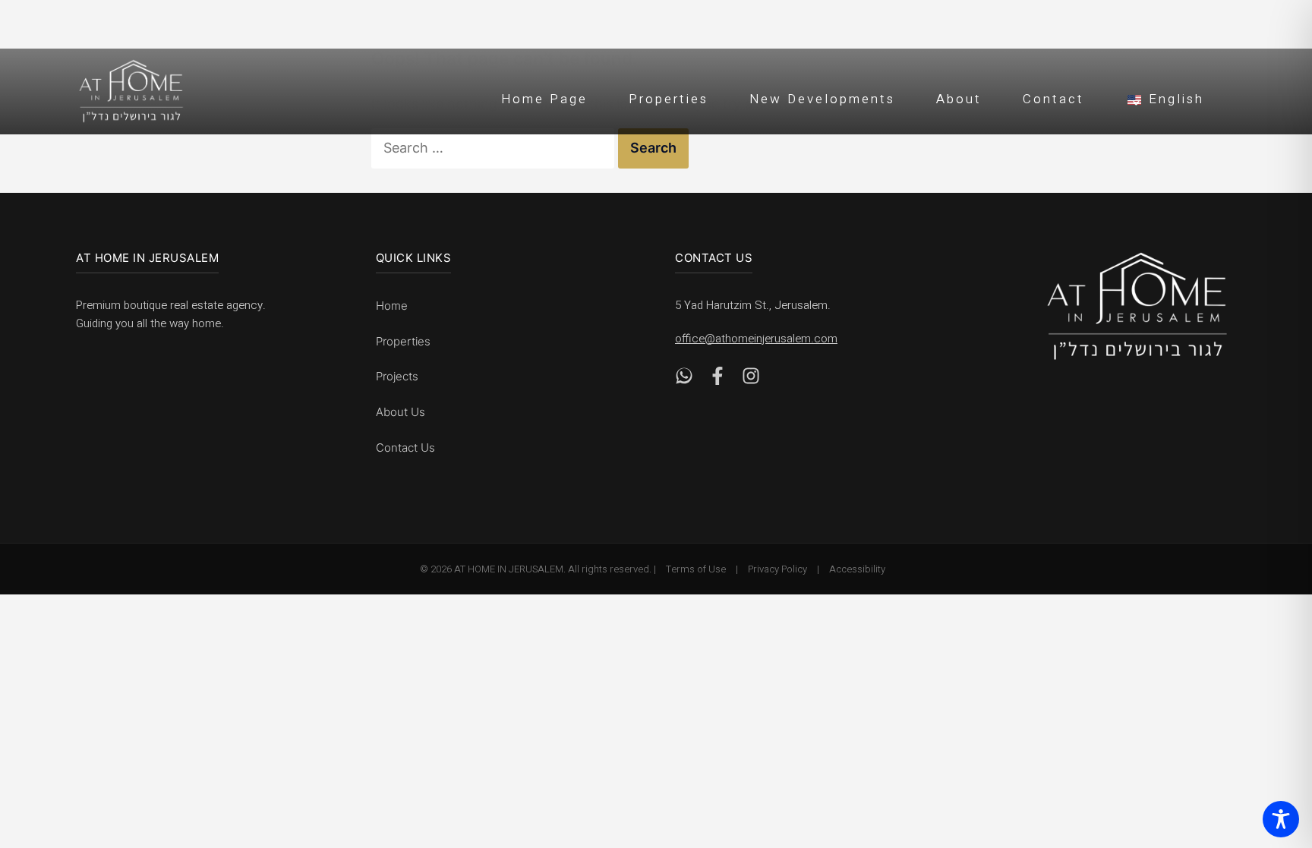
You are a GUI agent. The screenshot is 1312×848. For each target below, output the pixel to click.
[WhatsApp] (684, 380)
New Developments (822, 99)
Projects (397, 376)
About (959, 99)
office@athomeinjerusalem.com (756, 338)
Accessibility (857, 569)
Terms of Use (696, 569)
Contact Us (405, 447)
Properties (668, 99)
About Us (400, 412)
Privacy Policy (777, 569)
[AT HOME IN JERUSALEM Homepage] (1137, 306)
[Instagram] (751, 380)
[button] (1165, 97)
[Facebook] (717, 380)
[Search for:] (494, 148)
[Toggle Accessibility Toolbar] (1281, 819)
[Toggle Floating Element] (1275, 751)
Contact (1053, 99)
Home (392, 305)
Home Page (544, 99)
